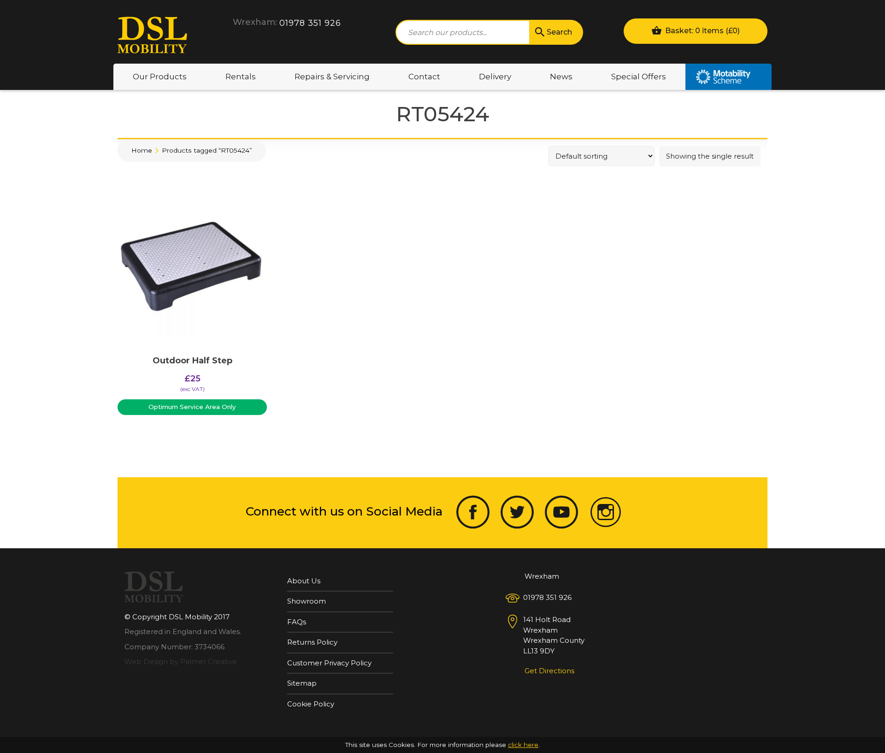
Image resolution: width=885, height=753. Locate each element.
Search (559, 32)
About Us (303, 580)
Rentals (240, 76)
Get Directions (549, 670)
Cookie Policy (310, 704)
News (561, 76)
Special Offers (638, 76)
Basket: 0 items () (701, 30)
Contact (424, 76)
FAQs (296, 621)
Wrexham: (255, 22)
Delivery (495, 76)
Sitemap (302, 683)
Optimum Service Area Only (192, 406)
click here (523, 744)
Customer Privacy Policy (329, 662)
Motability (728, 77)
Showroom (306, 601)
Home (141, 150)
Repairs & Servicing (332, 76)
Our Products (160, 76)
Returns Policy (312, 642)
